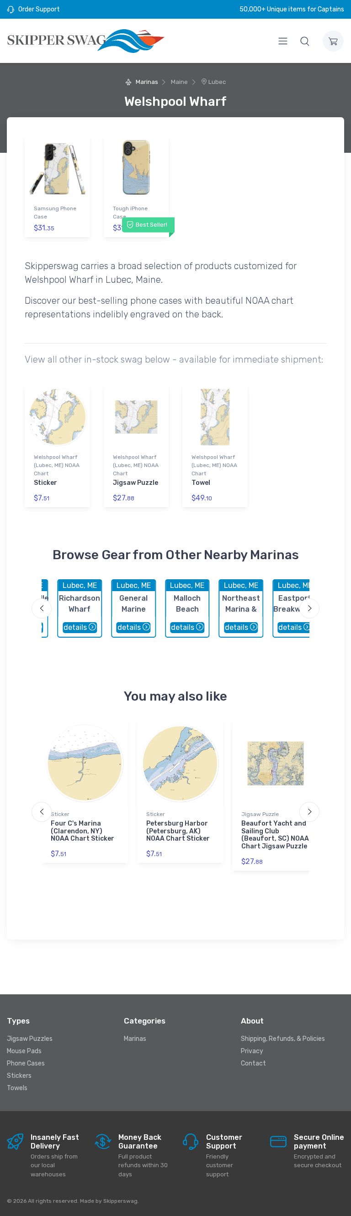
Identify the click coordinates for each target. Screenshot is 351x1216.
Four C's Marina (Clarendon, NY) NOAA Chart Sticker (82, 831)
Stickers (19, 1076)
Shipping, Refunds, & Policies (283, 1039)
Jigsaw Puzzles (30, 1039)
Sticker (45, 483)
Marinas (146, 81)
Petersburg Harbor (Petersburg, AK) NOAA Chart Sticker (178, 831)
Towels (17, 1088)
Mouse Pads (24, 1051)
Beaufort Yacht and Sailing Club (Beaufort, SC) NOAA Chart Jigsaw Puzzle (275, 835)
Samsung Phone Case (55, 212)
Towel (200, 483)
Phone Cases (26, 1063)
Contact (253, 1063)
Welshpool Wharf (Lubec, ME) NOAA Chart (57, 465)
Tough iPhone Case (130, 212)
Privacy (252, 1051)
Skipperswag (120, 1201)
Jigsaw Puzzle (135, 483)
